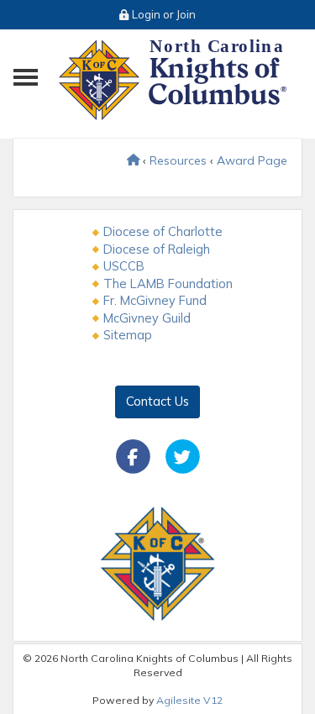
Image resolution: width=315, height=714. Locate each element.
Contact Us (157, 401)
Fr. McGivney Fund (155, 300)
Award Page (252, 160)
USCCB (123, 266)
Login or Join (162, 14)
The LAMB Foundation (168, 283)
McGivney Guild (147, 318)
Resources (178, 160)
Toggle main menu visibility (27, 76)
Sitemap (127, 335)
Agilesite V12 (189, 700)
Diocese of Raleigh (156, 249)
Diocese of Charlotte (163, 231)
